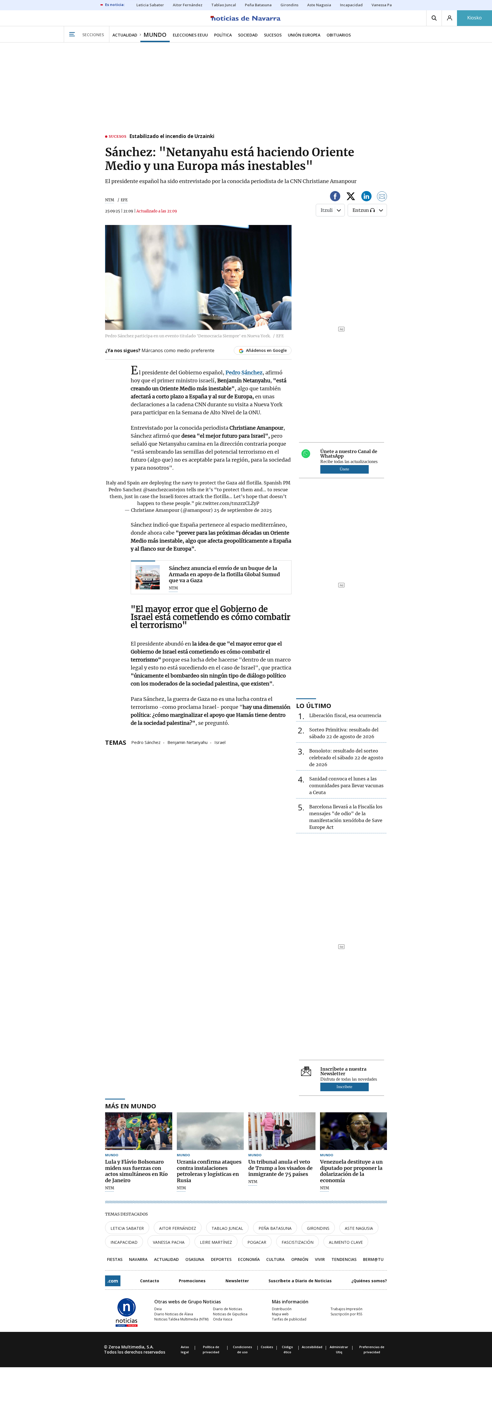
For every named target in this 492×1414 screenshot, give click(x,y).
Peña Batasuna (275, 1228)
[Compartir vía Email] (382, 197)
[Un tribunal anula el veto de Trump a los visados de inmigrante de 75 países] (281, 1131)
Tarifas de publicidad (289, 1319)
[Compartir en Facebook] (335, 197)
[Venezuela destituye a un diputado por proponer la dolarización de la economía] (353, 1131)
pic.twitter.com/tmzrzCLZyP (227, 503)
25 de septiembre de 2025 (243, 510)
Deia (158, 1309)
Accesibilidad (312, 1347)
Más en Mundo (130, 1105)
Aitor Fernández (177, 1228)
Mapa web (280, 1314)
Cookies (267, 1347)
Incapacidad (124, 1242)
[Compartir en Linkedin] (366, 197)
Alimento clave (346, 1242)
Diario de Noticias (227, 1309)
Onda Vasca (222, 1319)
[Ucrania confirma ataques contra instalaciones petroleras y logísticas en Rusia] (210, 1131)
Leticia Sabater (127, 1228)
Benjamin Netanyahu (187, 741)
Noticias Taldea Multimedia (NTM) (181, 1319)
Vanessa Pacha (168, 1242)
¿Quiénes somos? (369, 1280)
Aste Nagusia (359, 1228)
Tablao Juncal (227, 1228)
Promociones (192, 1280)
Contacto (149, 1280)
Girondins (318, 1228)
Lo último (313, 705)
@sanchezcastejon (164, 489)
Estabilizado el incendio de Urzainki (171, 136)
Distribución (282, 1309)
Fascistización (297, 1242)
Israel (220, 741)
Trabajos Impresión (346, 1309)
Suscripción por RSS (346, 1314)
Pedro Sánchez (146, 741)
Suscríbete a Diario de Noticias (300, 1280)
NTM (109, 200)
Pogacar (256, 1242)
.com (112, 1281)
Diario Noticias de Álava (173, 1314)
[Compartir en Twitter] (351, 197)
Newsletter (237, 1280)
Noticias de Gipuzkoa (230, 1314)
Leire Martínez (216, 1242)
